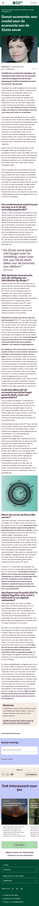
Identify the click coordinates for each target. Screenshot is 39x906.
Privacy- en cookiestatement (13, 902)
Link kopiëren (31, 774)
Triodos (5, 865)
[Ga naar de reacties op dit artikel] (37, 69)
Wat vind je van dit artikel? (12, 750)
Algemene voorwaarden (11, 898)
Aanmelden (33, 2)
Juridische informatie (10, 895)
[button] (36, 820)
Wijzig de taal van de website (13, 876)
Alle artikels (19, 845)
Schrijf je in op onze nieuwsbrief (20, 855)
